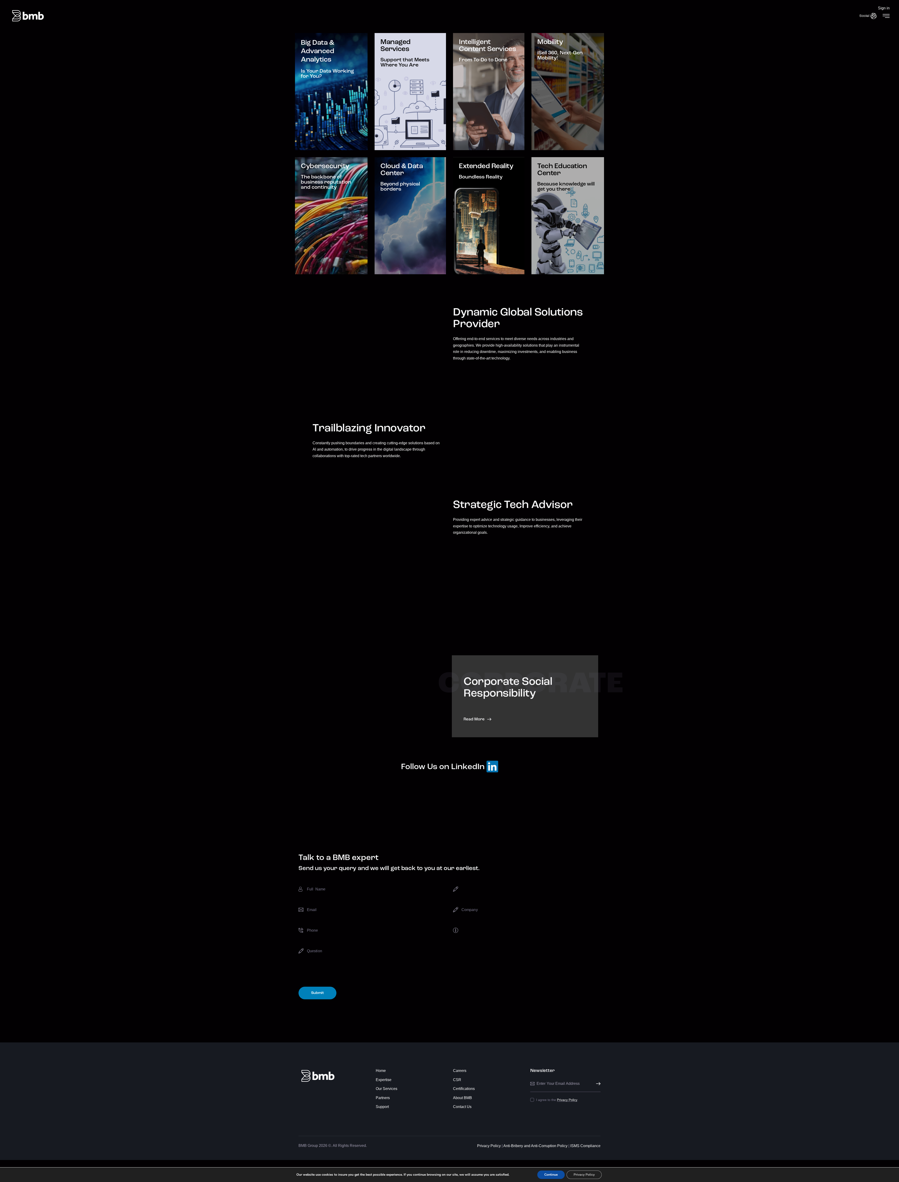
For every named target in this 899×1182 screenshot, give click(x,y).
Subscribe (597, 1083)
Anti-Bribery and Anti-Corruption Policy (535, 1146)
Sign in (884, 8)
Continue (551, 1174)
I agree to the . (557, 1100)
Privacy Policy (567, 1100)
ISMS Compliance (585, 1146)
